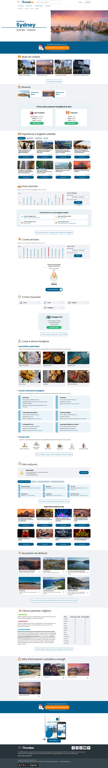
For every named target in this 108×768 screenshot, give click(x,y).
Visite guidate (38, 138)
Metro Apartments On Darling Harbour (67, 223)
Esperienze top (21, 138)
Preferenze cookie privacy (65, 761)
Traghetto (50, 307)
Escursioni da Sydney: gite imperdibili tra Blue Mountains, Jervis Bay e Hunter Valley (54, 600)
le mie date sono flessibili (72, 199)
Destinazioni (29, 6)
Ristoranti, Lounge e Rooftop (57, 481)
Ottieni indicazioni (75, 403)
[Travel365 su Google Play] (23, 765)
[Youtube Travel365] (84, 747)
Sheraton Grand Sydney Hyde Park (32, 218)
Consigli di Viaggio (38, 6)
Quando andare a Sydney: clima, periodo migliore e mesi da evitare (54, 649)
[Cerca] (38, 2)
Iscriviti (88, 2)
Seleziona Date (70, 195)
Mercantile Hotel (62, 218)
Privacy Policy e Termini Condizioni (51, 761)
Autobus (74, 302)
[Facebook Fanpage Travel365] (73, 747)
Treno (25, 302)
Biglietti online (30, 138)
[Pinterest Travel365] (88, 747)
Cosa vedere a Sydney (54, 81)
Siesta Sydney (27, 223)
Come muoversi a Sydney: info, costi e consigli (54, 334)
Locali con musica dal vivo (43, 481)
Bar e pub (34, 481)
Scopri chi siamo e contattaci (25, 755)
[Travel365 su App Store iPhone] (33, 765)
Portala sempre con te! (57, 47)
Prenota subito (37, 123)
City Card (46, 138)
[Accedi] (80, 2)
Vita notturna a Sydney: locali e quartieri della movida (54, 501)
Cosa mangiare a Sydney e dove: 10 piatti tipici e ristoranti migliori (54, 454)
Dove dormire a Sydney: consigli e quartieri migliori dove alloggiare (54, 232)
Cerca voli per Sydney (52, 289)
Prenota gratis (71, 123)
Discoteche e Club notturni (24, 481)
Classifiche (48, 6)
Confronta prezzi (54, 327)
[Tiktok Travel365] (80, 747)
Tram (48, 302)
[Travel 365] (25, 2)
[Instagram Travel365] (77, 747)
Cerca (78, 202)
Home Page (20, 6)
